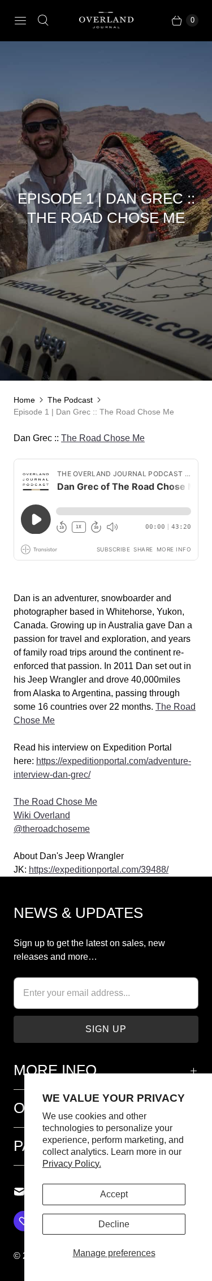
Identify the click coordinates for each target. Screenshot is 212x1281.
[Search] (43, 20)
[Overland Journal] (106, 20)
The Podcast (70, 399)
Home (24, 399)
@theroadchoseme (52, 829)
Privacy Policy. (71, 1163)
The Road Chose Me (103, 438)
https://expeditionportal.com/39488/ (98, 869)
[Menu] (20, 20)
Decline (113, 1224)
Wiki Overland (42, 815)
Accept (114, 1194)
